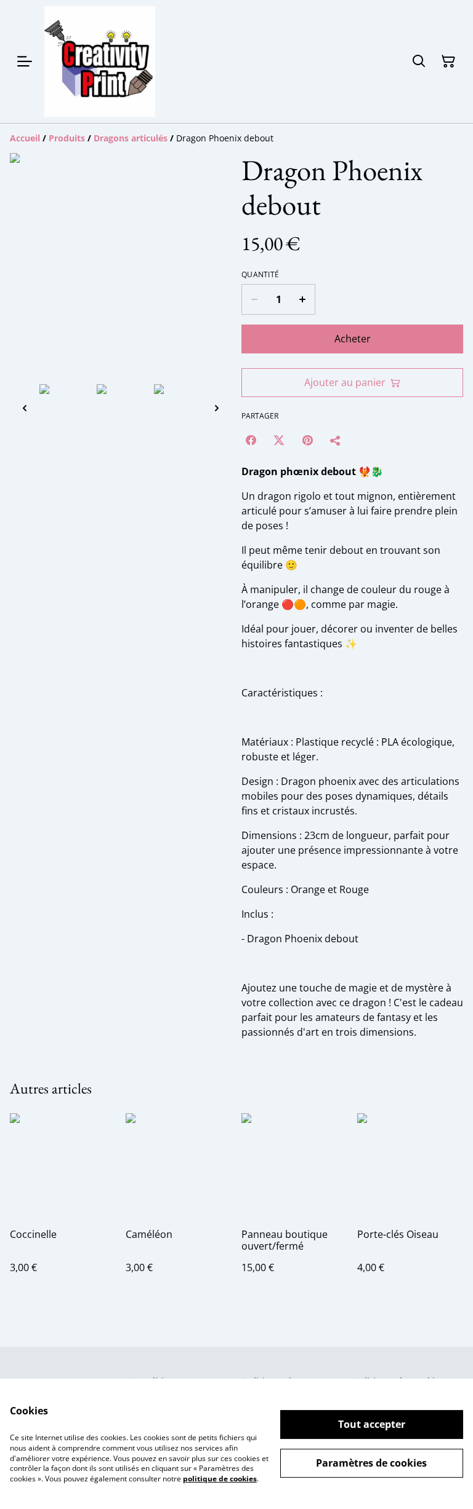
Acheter (352, 338)
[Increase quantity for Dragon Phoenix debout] (302, 299)
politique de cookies (220, 1478)
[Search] (419, 61)
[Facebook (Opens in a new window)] (250, 440)
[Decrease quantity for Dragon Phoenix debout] (254, 299)
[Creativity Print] (99, 61)
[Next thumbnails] (217, 407)
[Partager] (335, 440)
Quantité (260, 274)
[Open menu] (24, 61)
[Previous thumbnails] (24, 407)
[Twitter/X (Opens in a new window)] (279, 440)
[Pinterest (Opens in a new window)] (307, 440)
